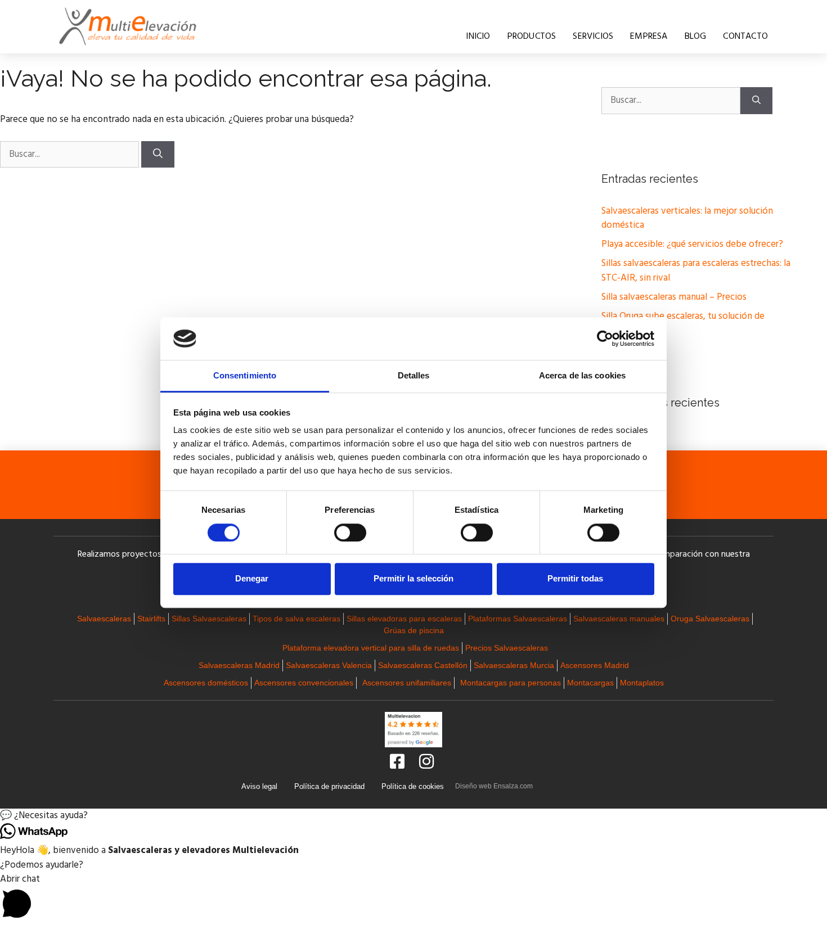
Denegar (251, 578)
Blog (696, 36)
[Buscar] (157, 154)
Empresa (648, 36)
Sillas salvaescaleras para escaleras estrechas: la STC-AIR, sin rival (695, 271)
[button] (413, 816)
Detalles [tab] (414, 376)
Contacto (745, 36)
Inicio (478, 36)
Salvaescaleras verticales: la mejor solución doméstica (687, 218)
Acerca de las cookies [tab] (582, 376)
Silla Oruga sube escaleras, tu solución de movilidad (683, 324)
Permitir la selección (413, 578)
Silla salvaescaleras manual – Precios (674, 297)
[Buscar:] (70, 154)
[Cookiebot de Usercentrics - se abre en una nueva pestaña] (605, 338)
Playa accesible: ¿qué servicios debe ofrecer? (692, 244)
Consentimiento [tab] (244, 376)
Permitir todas (575, 578)
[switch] (350, 533)
